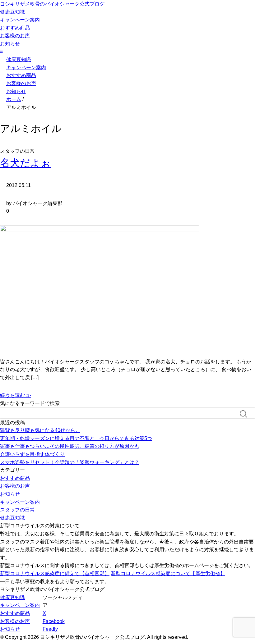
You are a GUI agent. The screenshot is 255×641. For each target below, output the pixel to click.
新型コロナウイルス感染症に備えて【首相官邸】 (54, 573)
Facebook (54, 621)
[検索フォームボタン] (246, 414)
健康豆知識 (12, 12)
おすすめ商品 (15, 27)
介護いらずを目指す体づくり (32, 454)
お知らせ (10, 43)
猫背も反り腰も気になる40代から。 (40, 430)
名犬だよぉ (25, 162)
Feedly (50, 629)
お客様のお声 (15, 35)
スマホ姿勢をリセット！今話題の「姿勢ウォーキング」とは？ (69, 462)
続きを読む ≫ (15, 395)
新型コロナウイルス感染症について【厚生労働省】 (168, 573)
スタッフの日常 (17, 509)
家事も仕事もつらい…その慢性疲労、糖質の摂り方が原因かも (69, 446)
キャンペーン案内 (20, 19)
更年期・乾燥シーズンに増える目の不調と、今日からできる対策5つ (76, 438)
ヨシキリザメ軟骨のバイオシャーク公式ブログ (52, 4)
